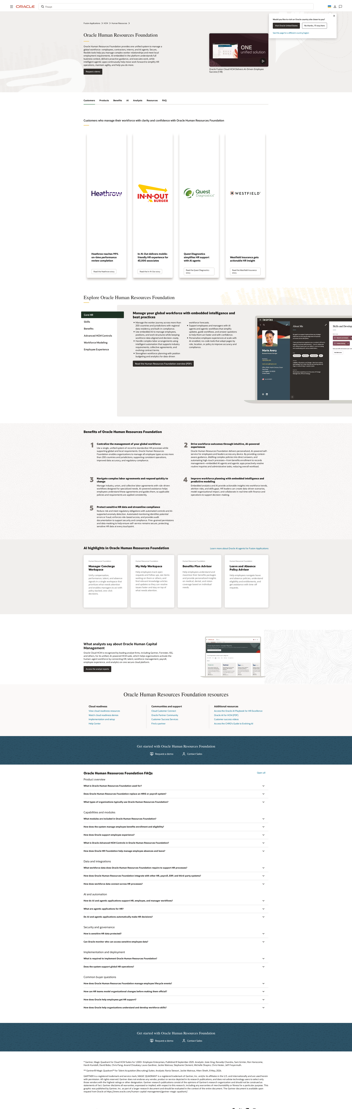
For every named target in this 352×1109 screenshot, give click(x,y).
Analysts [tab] (137, 100)
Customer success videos (226, 719)
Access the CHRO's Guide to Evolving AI (233, 723)
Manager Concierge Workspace (102, 567)
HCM (106, 23)
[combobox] (176, 6)
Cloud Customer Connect (163, 710)
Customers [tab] (89, 100)
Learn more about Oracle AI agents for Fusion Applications (239, 548)
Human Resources (119, 23)
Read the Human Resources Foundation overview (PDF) (163, 363)
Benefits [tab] (117, 100)
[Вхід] (335, 6)
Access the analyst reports (97, 669)
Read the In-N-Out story (150, 271)
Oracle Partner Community (164, 715)
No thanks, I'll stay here (314, 25)
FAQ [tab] (164, 100)
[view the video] (238, 50)
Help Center (95, 723)
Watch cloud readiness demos (103, 715)
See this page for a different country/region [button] (291, 33)
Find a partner (158, 723)
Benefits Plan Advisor (197, 566)
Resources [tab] (152, 100)
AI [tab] (127, 100)
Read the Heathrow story (104, 271)
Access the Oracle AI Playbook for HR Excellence (238, 710)
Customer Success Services (164, 719)
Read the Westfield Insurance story (244, 271)
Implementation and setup (102, 719)
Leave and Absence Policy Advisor (242, 567)
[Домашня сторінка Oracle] (25, 6)
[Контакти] (340, 6)
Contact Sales (194, 754)
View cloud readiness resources (104, 710)
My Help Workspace (149, 566)
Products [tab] (104, 100)
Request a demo (93, 71)
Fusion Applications (92, 23)
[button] (11, 6)
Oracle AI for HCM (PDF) (226, 715)
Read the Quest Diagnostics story (197, 271)
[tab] (102, 315)
